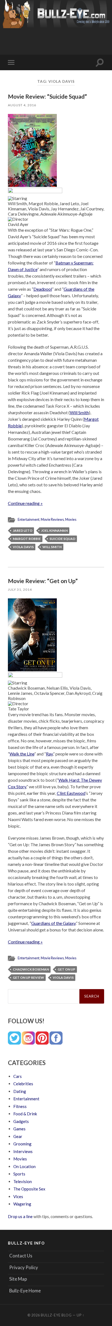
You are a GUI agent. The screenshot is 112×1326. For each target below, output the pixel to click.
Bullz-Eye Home (25, 1290)
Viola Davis (23, 547)
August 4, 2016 (22, 105)
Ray (49, 753)
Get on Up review (28, 977)
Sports (19, 1173)
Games (19, 1128)
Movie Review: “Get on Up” (43, 580)
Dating (19, 1091)
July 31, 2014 (20, 589)
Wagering (22, 1203)
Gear (17, 1136)
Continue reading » (25, 503)
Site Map (18, 1279)
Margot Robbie (27, 539)
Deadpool (42, 289)
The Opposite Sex (29, 1188)
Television (22, 1181)
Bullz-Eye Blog (56, 1315)
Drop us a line (20, 1216)
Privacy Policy (23, 1267)
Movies (70, 519)
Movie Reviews (52, 519)
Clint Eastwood (71, 793)
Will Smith (79, 412)
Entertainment (28, 519)
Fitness (20, 1106)
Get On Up (66, 969)
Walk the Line (22, 753)
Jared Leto (22, 530)
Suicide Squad (62, 539)
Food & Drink (25, 1113)
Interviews (23, 1151)
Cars (17, 1076)
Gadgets (21, 1121)
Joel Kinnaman (54, 530)
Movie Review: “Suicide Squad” (47, 96)
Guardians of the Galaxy (53, 923)
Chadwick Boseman (31, 969)
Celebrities (23, 1083)
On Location (24, 1166)
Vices (18, 1196)
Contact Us (20, 1256)
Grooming (22, 1143)
